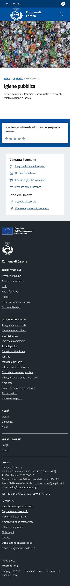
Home (7, 78)
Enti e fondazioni (11, 291)
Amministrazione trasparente (18, 522)
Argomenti (18, 78)
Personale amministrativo (16, 302)
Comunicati (8, 422)
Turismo (6, 357)
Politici (5, 297)
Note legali (8, 532)
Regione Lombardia (13, 3)
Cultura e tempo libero (14, 330)
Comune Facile (10, 575)
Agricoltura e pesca (12, 398)
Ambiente (7, 383)
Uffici (4, 286)
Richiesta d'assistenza (14, 516)
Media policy (8, 560)
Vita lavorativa (10, 336)
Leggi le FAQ (8, 501)
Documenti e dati (11, 307)
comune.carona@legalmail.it (49, 483)
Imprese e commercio (13, 341)
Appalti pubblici (10, 346)
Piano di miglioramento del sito (18, 548)
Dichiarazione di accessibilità (17, 543)
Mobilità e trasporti (12, 362)
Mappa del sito (10, 566)
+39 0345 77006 (15, 494)
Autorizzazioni (9, 393)
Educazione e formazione (15, 367)
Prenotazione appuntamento (17, 506)
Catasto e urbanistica (13, 351)
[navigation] (4, 14)
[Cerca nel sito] (61, 14)
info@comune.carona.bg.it (24, 487)
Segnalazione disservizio (15, 511)
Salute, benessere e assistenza (18, 388)
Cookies (6, 537)
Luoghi (5, 445)
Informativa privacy (12, 527)
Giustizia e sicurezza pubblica (17, 372)
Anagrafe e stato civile (14, 325)
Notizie (5, 416)
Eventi (5, 450)
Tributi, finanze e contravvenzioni (19, 377)
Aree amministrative (13, 281)
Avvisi (5, 427)
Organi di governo (11, 276)
